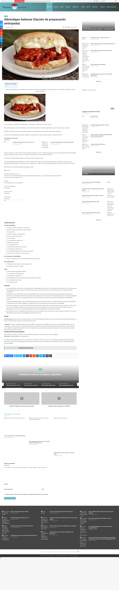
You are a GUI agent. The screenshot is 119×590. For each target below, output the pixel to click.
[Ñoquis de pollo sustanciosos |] (86, 146)
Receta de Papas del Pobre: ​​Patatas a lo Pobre (92, 195)
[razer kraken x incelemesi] (59, 557)
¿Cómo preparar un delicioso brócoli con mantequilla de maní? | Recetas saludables (43, 1)
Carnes (49, 6)
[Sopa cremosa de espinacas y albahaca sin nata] (84, 521)
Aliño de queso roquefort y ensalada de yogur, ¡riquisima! (63, 525)
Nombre (6, 484)
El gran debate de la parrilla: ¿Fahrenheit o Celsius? (103, 43)
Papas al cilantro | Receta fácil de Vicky (91, 212)
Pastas (83, 6)
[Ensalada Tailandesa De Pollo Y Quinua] (86, 128)
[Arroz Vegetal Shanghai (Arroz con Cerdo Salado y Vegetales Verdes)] (84, 531)
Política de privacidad (72, 555)
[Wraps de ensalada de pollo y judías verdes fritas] (46, 145)
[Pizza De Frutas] (86, 119)
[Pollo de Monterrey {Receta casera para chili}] (86, 56)
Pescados (95, 6)
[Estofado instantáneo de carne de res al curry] (8, 143)
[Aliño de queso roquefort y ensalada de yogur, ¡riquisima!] (45, 527)
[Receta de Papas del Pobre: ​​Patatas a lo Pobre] (111, 197)
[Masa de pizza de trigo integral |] (86, 68)
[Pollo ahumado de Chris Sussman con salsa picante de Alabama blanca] (40, 428)
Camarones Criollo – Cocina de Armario (100, 37)
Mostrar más (98, 81)
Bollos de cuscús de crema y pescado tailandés (97, 173)
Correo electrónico (8, 489)
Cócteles (56, 6)
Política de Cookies (50, 555)
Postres (103, 6)
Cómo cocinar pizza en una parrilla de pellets (14, 435)
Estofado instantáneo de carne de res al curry (23, 142)
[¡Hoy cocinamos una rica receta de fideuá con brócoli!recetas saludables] (86, 138)
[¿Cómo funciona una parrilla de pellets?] (111, 184)
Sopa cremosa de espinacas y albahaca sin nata (100, 518)
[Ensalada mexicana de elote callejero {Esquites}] (6, 529)
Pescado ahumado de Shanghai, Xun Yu (20, 517)
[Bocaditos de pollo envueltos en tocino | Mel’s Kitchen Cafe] (86, 75)
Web (43, 489)
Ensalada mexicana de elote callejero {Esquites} (22, 525)
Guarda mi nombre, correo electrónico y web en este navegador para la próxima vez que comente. (26, 494)
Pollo (62, 6)
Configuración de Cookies (61, 555)
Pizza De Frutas (94, 116)
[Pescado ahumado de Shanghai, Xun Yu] (6, 520)
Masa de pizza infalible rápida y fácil (90, 201)
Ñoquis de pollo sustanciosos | (98, 144)
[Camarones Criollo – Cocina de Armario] (86, 39)
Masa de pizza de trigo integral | (98, 64)
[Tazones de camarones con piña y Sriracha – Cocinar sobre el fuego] (45, 520)
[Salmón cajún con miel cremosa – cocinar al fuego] (65, 434)
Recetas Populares (112, 6)
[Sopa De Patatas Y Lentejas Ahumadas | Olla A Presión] (111, 191)
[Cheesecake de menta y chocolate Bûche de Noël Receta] (6, 539)
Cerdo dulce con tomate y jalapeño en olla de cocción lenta (40, 374)
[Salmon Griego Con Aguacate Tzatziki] (6, 513)
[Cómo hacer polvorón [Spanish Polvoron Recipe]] (45, 513)
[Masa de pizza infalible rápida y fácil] (111, 206)
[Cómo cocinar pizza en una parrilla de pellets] (15, 425)
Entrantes (76, 6)
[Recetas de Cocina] (14, 7)
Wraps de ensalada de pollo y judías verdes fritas (62, 142)
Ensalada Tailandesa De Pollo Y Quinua (100, 125)
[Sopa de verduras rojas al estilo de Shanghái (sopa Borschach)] (45, 535)
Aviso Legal (42, 555)
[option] (40, 374)
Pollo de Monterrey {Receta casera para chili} (101, 50)
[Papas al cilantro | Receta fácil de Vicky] (111, 214)
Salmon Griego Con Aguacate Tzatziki (19, 511)
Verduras (68, 6)
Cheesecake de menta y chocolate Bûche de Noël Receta (24, 535)
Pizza (89, 6)
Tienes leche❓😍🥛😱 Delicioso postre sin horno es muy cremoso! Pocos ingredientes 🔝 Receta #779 (98, 27)
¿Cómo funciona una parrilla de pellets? (91, 182)
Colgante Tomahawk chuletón (91, 111)
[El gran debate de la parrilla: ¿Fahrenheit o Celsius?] (86, 46)
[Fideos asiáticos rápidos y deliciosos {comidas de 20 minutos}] (84, 514)
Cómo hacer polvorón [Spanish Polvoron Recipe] (61, 511)
